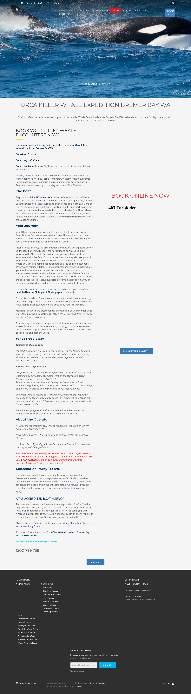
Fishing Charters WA (26, 625)
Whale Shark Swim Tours (76, 523)
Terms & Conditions (98, 683)
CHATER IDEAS (47, 584)
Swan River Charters (51, 608)
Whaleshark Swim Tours (28, 639)
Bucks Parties (49, 587)
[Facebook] (18, 3)
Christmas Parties (50, 591)
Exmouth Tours (24, 622)
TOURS (19, 615)
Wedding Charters (50, 611)
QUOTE (170, 13)
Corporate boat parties (53, 594)
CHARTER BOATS (23, 584)
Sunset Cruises (49, 605)
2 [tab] (97, 94)
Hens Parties (48, 598)
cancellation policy (74, 488)
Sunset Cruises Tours (27, 636)
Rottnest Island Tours (27, 632)
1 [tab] (94, 94)
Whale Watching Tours (28, 526)
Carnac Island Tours (26, 618)
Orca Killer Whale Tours (28, 629)
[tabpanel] (95, 49)
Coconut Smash (75, 686)
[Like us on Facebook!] (169, 684)
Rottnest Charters (50, 601)
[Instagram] (22, 3)
